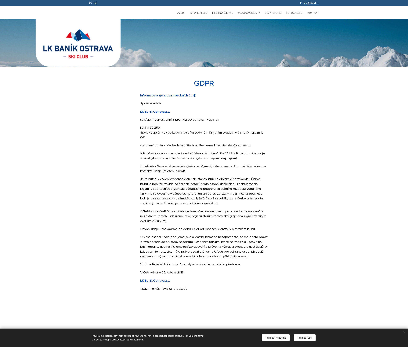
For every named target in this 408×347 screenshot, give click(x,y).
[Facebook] (90, 3)
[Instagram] (95, 3)
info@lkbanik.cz (311, 3)
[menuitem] (181, 13)
